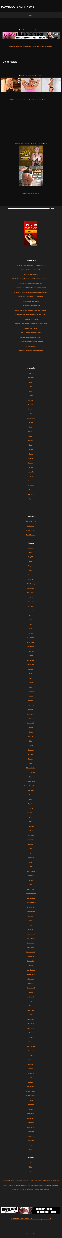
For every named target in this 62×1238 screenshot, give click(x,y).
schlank (40, 1180)
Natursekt (31, 472)
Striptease (31, 485)
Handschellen (30, 705)
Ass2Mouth (30, 997)
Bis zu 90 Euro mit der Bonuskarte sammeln (31, 341)
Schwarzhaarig (31, 871)
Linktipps (30, 548)
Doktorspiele (30, 723)
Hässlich (30, 844)
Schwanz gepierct (31, 902)
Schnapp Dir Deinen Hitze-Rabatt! (30, 269)
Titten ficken (30, 588)
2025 (30, 1162)
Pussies (31, 965)
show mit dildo (28, 1185)
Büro (30, 673)
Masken (30, 817)
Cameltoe (30, 682)
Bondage (30, 400)
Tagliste (33, 1233)
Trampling (31, 718)
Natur (30, 624)
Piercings (30, 839)
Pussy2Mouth (31, 970)
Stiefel (30, 799)
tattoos (11, 1185)
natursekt (46, 1189)
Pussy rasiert (30, 961)
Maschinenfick (31, 1136)
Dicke (30, 413)
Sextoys (30, 1037)
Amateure (31, 377)
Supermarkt (30, 637)
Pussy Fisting (30, 938)
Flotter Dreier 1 (30, 1091)
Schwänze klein (30, 907)
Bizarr (30, 763)
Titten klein (31, 601)
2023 (30, 1171)
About (30, 552)
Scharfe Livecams (30, 535)
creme (12, 1180)
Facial (30, 920)
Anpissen (30, 1109)
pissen (54, 1180)
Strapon (30, 1041)
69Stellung (31, 1131)
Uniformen (31, 790)
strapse (36, 1185)
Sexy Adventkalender (31, 346)
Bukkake (30, 404)
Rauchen (30, 709)
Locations (30, 610)
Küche (30, 615)
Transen (30, 575)
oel (14, 1185)
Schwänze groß (30, 911)
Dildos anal (31, 1050)
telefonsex (55, 1185)
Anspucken (31, 691)
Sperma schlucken (31, 893)
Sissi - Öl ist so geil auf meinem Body (31, 332)
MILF (30, 1006)
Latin (30, 445)
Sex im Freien (30, 664)
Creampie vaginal (31, 974)
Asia (30, 386)
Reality (31, 476)
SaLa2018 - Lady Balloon (31, 274)
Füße (30, 741)
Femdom (30, 700)
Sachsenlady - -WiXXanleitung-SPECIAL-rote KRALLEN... (30, 310)
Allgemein (31, 373)
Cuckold (30, 696)
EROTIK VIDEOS (30, 530)
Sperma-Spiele (31, 898)
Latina (30, 848)
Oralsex (30, 458)
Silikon (31, 597)
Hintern (30, 1001)
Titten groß (31, 606)
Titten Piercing (31, 583)
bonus (35, 1180)
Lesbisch (30, 1064)
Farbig (30, 853)
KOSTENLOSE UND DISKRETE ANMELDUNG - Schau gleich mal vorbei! (31, 1219)
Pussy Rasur (30, 943)
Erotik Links (30, 526)
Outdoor (30, 463)
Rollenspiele (30, 714)
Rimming (30, 983)
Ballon (30, 687)
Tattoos (31, 830)
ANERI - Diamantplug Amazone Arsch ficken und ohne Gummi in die (30, 278)
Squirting (30, 929)
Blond (30, 884)
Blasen (31, 925)
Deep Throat (30, 889)
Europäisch (31, 857)
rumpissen (31, 1122)
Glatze (31, 866)
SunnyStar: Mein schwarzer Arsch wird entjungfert (31, 265)
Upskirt (31, 808)
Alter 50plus (30, 1015)
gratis (20, 1180)
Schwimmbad (30, 642)
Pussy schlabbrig (30, 952)
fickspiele (36, 1189)
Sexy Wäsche (30, 812)
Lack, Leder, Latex (31, 772)
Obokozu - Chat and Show (30, 328)
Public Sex (31, 651)
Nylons (31, 821)
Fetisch (31, 422)
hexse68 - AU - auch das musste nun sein (30, 283)
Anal (30, 382)
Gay (31, 1055)
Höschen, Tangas (30, 781)
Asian (30, 1145)
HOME (31, 15)
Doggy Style (30, 1127)
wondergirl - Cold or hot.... (31, 319)
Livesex (31, 454)
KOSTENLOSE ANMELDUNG (30, 193)
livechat (30, 1180)
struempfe (41, 1185)
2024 (30, 1167)
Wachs (31, 732)
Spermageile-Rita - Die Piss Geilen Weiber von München (30, 314)
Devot (30, 777)
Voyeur (31, 498)
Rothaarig (30, 875)
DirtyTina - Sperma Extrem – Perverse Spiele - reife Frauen (31, 323)
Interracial (31, 835)
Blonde (31, 395)
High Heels (31, 803)
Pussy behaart (31, 956)
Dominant (31, 750)
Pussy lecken (30, 947)
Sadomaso (31, 481)
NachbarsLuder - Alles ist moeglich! (30, 305)
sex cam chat (15, 1189)
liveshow (25, 1180)
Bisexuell (30, 1059)
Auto (30, 678)
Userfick (30, 579)
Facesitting (31, 1140)
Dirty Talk (30, 557)
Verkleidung (30, 826)
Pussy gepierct (31, 934)
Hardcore (30, 431)
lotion (41, 1189)
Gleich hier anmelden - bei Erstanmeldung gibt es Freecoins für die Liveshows (30, 46)
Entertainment (31, 418)
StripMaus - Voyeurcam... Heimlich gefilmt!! (31, 350)
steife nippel (6, 1180)
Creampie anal (31, 988)
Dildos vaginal (31, 1046)
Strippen (30, 566)
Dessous (30, 409)
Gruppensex (30, 1086)
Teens (30, 490)
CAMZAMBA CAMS (30, 521)
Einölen (31, 561)
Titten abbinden (30, 768)
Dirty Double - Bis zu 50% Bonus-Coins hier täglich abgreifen (30, 292)
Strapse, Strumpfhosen (30, 786)
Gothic (31, 795)
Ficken (31, 1149)
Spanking (30, 736)
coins (16, 1180)
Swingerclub (30, 660)
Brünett (30, 880)
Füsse (30, 427)
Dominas (30, 745)
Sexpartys (30, 1077)
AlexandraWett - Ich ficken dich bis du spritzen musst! (31, 287)
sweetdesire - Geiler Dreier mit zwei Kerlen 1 (30, 296)
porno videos (20, 1185)
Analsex (30, 992)
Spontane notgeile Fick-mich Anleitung (30, 337)
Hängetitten (30, 592)
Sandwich (30, 1082)
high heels (30, 1189)
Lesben (31, 449)
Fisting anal (31, 979)
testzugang (48, 1185)
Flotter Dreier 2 (30, 1095)
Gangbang (31, 1073)
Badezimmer (30, 646)
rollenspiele (23, 1189)
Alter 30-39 (30, 1023)
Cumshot (30, 916)
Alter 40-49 (30, 1019)
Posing (31, 1100)
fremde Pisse (30, 1113)
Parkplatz (30, 655)
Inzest (30, 436)
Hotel (30, 619)
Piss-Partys (31, 1104)
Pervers (31, 467)
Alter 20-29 (30, 1028)
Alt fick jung (30, 1010)
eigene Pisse (30, 1118)
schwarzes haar (47, 1180)
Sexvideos (31, 494)
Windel (31, 727)
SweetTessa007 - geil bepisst (31, 301)
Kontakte (30, 440)
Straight (30, 1068)
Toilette (31, 633)
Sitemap (28, 1233)
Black (30, 391)
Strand (31, 628)
